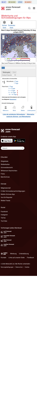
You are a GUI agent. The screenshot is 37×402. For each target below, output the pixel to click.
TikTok (3, 218)
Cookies (27, 267)
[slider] (3, 68)
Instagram (4, 214)
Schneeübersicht (7, 167)
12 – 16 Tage (13, 94)
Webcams (5, 110)
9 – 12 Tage (12, 92)
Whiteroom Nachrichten (9, 170)
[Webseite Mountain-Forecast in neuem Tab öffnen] (12, 2)
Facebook (4, 211)
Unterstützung (24, 253)
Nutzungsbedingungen (7, 267)
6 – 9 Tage (12, 90)
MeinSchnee (5, 177)
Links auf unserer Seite (16, 257)
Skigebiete (4, 161)
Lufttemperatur (31, 110)
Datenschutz (19, 267)
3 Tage (16, 81)
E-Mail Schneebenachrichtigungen (13, 191)
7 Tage (16, 83)
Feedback (30, 257)
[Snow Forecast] (10, 8)
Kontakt (3, 257)
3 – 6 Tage (12, 88)
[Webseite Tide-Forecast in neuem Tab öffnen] (20, 2)
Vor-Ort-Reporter (6, 197)
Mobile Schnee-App (8, 194)
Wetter (23, 110)
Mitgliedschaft (5, 188)
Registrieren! (13, 99)
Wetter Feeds (5, 200)
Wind (14, 110)
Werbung (13, 253)
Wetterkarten (5, 164)
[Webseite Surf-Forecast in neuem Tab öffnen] (4, 2)
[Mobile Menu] (34, 8)
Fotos (3, 174)
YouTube (4, 221)
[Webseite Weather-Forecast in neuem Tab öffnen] (28, 2)
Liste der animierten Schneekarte (14, 114)
